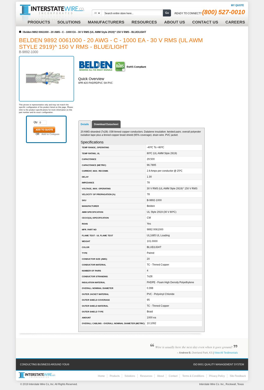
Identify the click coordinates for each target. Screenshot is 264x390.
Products (115, 376)
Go (167, 12)
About (160, 376)
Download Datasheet (106, 124)
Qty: (36, 122)
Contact (173, 376)
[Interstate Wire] (37, 375)
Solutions (130, 376)
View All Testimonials (226, 352)
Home (20, 31)
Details (85, 124)
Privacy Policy (217, 376)
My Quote (237, 5)
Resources (146, 376)
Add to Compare (50, 134)
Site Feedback (238, 376)
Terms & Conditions (193, 376)
